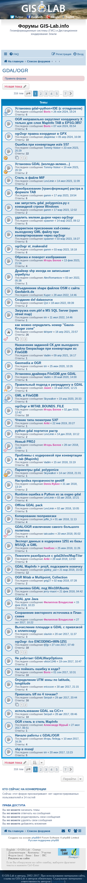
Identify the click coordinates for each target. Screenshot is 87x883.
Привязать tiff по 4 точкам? (36, 694)
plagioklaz (49, 136)
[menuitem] (14, 54)
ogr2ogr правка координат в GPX (41, 133)
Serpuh (48, 697)
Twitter (19, 16)
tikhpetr (48, 331)
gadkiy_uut (50, 569)
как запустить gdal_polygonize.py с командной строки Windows (42, 204)
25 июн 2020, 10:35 (61, 366)
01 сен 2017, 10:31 (64, 672)
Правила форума (15, 78)
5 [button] (57, 93)
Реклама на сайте (19, 858)
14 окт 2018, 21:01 (70, 473)
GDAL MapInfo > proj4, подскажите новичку (48, 566)
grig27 (47, 580)
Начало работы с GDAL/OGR (37, 735)
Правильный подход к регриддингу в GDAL (49, 384)
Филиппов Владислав (58, 602)
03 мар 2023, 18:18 (65, 249)
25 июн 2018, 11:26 (69, 548)
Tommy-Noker (52, 147)
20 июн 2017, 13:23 (61, 752)
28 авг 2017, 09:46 (66, 714)
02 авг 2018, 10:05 (68, 508)
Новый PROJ (25, 441)
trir (45, 317)
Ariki (47, 423)
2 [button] (41, 93)
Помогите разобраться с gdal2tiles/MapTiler (48, 555)
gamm (47, 195)
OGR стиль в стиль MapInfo (36, 721)
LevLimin (49, 180)
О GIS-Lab (24, 849)
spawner (49, 220)
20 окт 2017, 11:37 (66, 634)
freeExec (49, 548)
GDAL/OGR (15, 70)
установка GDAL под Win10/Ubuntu (42, 588)
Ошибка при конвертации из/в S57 (42, 144)
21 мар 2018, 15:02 (70, 569)
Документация (16, 852)
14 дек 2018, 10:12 (68, 434)
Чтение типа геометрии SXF (36, 420)
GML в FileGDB (26, 395)
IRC (44, 855)
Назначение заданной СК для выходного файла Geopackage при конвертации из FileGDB (47, 348)
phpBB (35, 837)
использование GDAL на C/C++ (39, 711)
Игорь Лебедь (52, 738)
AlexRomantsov (53, 277)
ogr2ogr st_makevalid (31, 246)
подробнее (58, 881)
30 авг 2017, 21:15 (68, 686)
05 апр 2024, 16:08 (69, 136)
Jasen (47, 387)
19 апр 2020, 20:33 (70, 398)
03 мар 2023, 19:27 (68, 238)
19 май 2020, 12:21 (65, 387)
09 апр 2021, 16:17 (65, 355)
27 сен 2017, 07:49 (63, 644)
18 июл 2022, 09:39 (62, 302)
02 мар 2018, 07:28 (65, 580)
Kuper (47, 295)
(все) (20, 855)
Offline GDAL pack (29, 505)
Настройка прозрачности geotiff (39, 480)
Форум (12, 855)
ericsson (49, 686)
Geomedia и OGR (28, 363)
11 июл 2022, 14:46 (61, 317)
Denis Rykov (52, 483)
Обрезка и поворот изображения (40, 257)
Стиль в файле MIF (30, 177)
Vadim (47, 355)
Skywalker (50, 398)
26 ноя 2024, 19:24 (64, 111)
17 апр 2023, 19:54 (65, 195)
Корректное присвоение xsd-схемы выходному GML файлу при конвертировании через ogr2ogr (42, 231)
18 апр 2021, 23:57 (66, 331)
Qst (46, 302)
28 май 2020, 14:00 (65, 377)
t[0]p (46, 644)
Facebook (37, 16)
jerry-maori (50, 591)
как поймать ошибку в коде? (37, 669)
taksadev (49, 533)
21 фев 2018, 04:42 (71, 591)
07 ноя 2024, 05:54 (64, 126)
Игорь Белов (52, 260)
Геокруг (73, 857)
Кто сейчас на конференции (24, 789)
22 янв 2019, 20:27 (63, 423)
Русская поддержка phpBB (43, 840)
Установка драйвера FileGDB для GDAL (45, 374)
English (70, 16)
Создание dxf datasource (34, 299)
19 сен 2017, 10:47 (70, 661)
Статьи (37, 849)
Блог (36, 855)
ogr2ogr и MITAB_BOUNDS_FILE (39, 406)
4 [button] (51, 93)
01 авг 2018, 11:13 (66, 519)
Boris (47, 111)
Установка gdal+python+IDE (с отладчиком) (48, 108)
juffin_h (48, 519)
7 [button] (65, 93)
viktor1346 (50, 661)
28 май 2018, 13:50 (63, 558)
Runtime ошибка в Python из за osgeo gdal (48, 494)
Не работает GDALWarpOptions (39, 658)
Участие (46, 852)
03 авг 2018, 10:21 (68, 497)
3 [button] (46, 93)
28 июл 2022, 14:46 (65, 295)
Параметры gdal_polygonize (36, 470)
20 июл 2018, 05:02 (69, 533)
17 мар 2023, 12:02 (65, 209)
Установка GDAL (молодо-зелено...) (42, 164)
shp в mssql (24, 749)
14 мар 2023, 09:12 (68, 220)
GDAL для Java (26, 599)
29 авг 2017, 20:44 (66, 697)
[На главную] (43, 6)
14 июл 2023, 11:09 (68, 180)
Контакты (33, 852)
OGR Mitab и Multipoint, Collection (41, 577)
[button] (28, 93)
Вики (28, 855)
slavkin (48, 634)
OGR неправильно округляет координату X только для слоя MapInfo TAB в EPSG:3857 (48, 121)
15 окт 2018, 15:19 (65, 462)
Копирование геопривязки (35, 516)
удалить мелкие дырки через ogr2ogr (44, 217)
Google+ (56, 16)
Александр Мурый (56, 724)
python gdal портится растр (36, 431)
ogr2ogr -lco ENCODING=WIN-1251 (41, 641)
